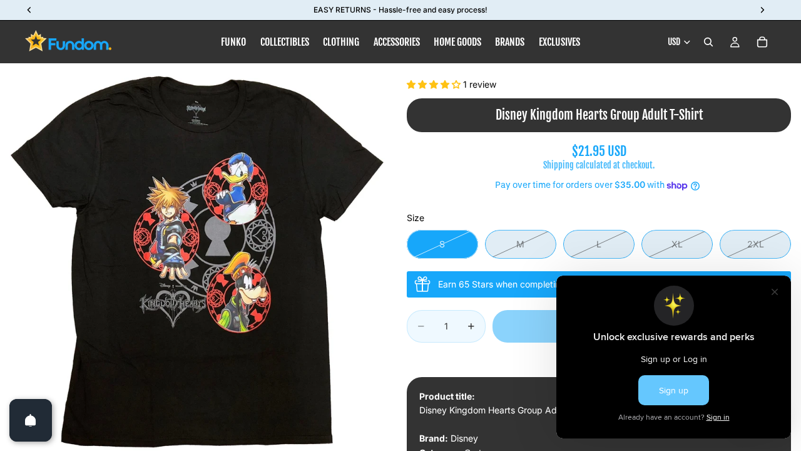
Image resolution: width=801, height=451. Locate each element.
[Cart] (762, 42)
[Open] (30, 420)
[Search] (708, 42)
